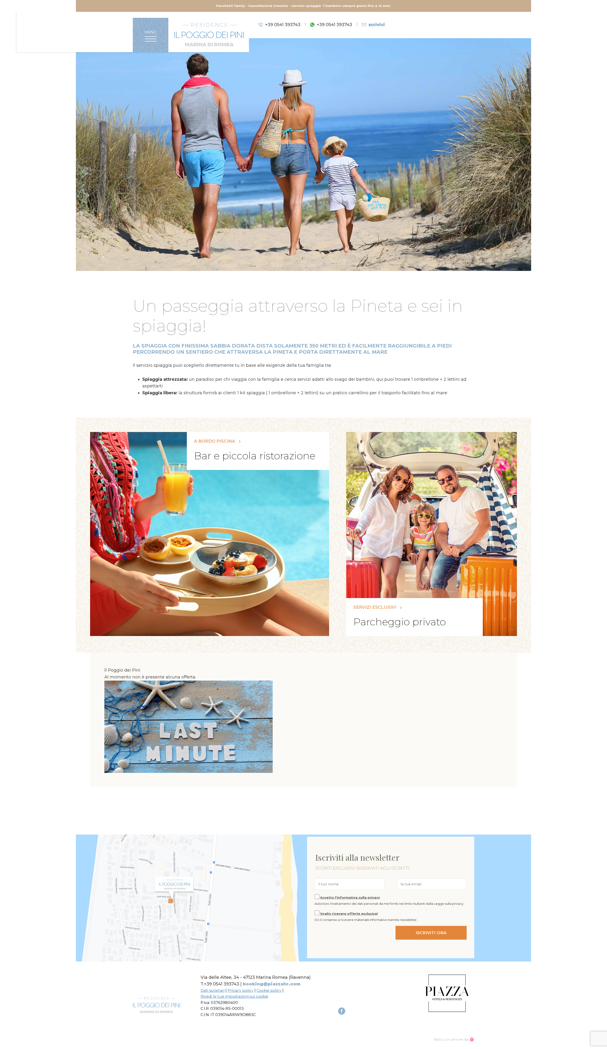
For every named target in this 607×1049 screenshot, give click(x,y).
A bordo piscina (215, 441)
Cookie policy (269, 990)
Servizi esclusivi (375, 607)
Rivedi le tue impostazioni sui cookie (234, 996)
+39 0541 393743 (282, 24)
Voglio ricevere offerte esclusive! (349, 913)
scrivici (376, 24)
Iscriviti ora (431, 932)
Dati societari (213, 990)
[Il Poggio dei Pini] (209, 34)
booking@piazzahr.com (271, 984)
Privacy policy (240, 990)
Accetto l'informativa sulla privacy (350, 897)
